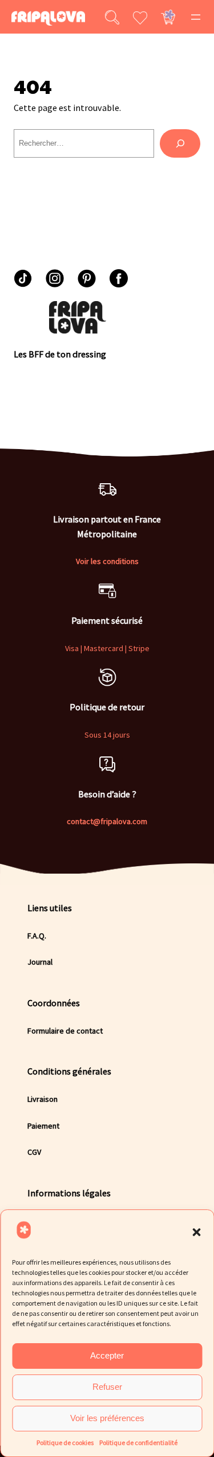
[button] (196, 1232)
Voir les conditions (107, 561)
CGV (34, 1152)
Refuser (107, 1387)
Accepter (107, 1355)
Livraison (42, 1099)
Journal (40, 962)
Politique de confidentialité (138, 1442)
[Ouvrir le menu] (196, 17)
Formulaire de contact (65, 1031)
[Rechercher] (180, 143)
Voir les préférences (107, 1418)
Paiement (43, 1126)
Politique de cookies (65, 1442)
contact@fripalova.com (107, 821)
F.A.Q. (36, 936)
